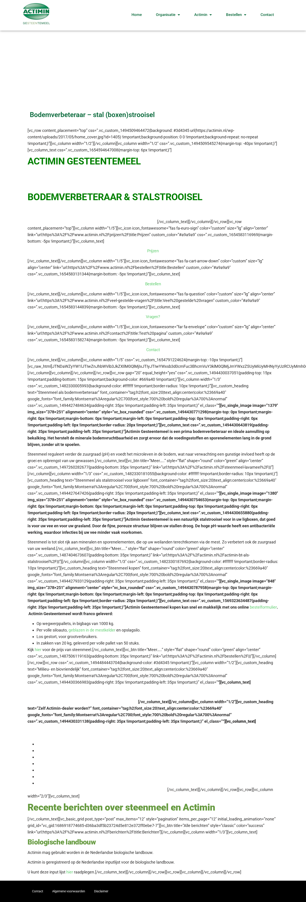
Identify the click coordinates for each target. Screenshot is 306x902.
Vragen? (153, 316)
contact (139, 789)
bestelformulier (263, 607)
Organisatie (165, 14)
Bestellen (234, 14)
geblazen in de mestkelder (92, 630)
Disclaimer (101, 891)
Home (136, 14)
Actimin (200, 14)
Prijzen (153, 250)
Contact (267, 14)
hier (38, 649)
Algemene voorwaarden (68, 891)
